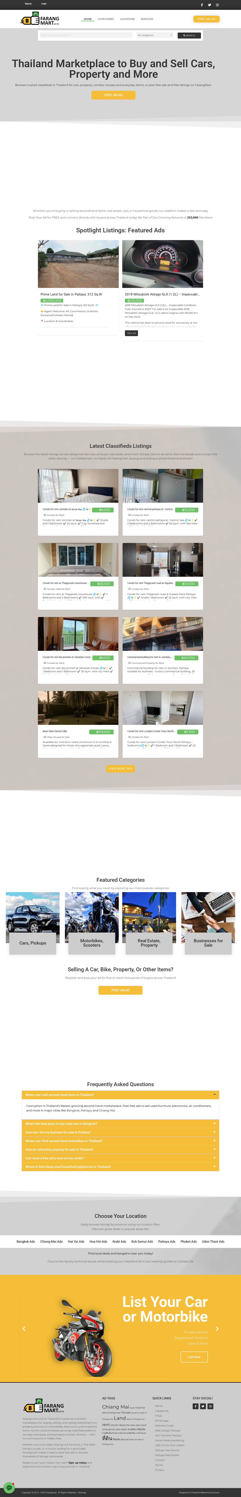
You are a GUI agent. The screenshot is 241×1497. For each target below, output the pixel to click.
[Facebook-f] (195, 1406)
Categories (106, 19)
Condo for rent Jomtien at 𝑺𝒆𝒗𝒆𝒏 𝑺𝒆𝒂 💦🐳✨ (67, 509)
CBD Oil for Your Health (170, 1445)
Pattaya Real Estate (167, 1455)
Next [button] (205, 291)
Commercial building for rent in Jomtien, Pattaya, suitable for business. (165, 657)
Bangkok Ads (26, 1241)
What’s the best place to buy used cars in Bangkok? (61, 1124)
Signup (28, 3)
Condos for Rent (55, 515)
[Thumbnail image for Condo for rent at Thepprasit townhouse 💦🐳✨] (78, 560)
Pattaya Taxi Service (167, 1450)
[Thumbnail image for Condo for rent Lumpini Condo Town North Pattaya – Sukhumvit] (163, 708)
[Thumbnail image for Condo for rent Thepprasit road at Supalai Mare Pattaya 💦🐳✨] (163, 560)
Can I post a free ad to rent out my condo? (54, 1158)
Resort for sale (127, 1425)
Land (120, 1418)
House (125, 1412)
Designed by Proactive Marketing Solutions (199, 1492)
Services (147, 19)
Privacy (159, 1469)
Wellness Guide (164, 1425)
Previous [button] (35, 291)
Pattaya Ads (166, 1241)
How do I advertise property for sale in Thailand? (59, 1149)
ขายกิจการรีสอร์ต (136, 1429)
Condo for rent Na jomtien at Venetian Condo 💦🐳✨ (72, 657)
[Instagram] (210, 1406)
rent (106, 1424)
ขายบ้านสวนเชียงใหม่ (126, 1433)
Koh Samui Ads (142, 1241)
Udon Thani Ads (213, 1241)
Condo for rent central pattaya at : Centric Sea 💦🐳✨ (157, 509)
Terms (159, 1465)
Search (190, 35)
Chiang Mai (107, 1110)
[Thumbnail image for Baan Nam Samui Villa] (78, 708)
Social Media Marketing (169, 1440)
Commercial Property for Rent (148, 663)
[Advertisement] (120, 162)
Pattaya (86, 1110)
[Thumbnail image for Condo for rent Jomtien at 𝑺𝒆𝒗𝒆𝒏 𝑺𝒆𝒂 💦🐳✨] (78, 486)
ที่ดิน (107, 1438)
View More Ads (120, 768)
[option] (78, 290)
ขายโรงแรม (141, 1433)
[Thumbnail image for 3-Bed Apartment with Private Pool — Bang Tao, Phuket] (162, 264)
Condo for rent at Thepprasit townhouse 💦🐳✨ (70, 583)
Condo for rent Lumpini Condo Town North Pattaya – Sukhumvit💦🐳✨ (167, 731)
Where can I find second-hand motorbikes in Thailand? (64, 1141)
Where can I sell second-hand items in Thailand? (59, 1095)
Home (88, 19)
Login (44, 3)
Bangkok (73, 1110)
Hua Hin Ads (98, 1241)
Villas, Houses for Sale (58, 737)
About (159, 1405)
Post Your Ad (38, 217)
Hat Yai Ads (76, 1241)
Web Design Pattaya (167, 1430)
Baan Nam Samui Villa (55, 731)
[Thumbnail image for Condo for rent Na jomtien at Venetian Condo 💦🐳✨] (78, 634)
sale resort (121, 1429)
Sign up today (77, 1462)
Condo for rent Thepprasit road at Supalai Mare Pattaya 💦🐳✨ (162, 583)
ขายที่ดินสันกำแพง (109, 1433)
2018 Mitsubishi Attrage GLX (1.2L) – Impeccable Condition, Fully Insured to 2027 (102, 294)
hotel (132, 1408)
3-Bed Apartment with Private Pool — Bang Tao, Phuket (165, 294)
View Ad (48, 332)
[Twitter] (203, 1406)
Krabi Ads (119, 1241)
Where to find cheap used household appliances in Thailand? (68, 1167)
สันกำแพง (124, 1439)
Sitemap (82, 1492)
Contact (160, 1460)
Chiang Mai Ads (51, 1241)
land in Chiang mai (135, 1419)
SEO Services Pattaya (168, 1435)
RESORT (115, 1425)
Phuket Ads (189, 1241)
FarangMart (34, 1106)
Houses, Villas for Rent (58, 589)
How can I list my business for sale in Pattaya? (58, 1132)
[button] (120, 1095)
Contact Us (185, 1261)
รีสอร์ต (116, 1439)
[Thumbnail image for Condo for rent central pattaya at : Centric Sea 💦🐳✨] (163, 486)
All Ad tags (161, 1420)
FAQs (158, 1415)
